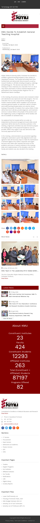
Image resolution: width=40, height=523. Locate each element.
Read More (4, 278)
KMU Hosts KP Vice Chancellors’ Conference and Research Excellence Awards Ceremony (23, 305)
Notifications (7, 476)
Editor (3, 40)
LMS (4, 479)
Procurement (7, 440)
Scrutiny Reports (8, 484)
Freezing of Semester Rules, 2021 (13, 498)
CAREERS (23, 2)
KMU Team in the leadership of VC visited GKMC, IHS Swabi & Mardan (19, 271)
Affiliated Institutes (8, 471)
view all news (7, 318)
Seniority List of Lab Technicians (12, 503)
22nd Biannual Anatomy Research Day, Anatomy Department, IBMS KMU (21, 314)
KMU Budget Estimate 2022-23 (12, 501)
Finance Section (7, 447)
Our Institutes (7, 469)
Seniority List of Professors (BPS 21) (14, 506)
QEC (15, 2)
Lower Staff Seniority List (10, 496)
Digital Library (7, 481)
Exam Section (7, 442)
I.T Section (6, 437)
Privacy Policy (9, 521)
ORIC (19, 2)
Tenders (5, 464)
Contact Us (31, 521)
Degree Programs (8, 467)
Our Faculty (6, 474)
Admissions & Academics (10, 444)
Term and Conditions (20, 521)
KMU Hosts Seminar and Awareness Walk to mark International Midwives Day (23, 295)
